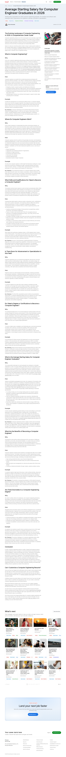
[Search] (46, 2)
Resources (24, 1)
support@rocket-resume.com (55, 743)
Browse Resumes (40, 750)
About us (11, 1)
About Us (24, 741)
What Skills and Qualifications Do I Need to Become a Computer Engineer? (53, 59)
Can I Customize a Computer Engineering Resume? (53, 79)
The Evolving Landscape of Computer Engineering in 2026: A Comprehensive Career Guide (52, 52)
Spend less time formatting (35, 590)
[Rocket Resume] (7, 2)
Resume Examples (17, 1)
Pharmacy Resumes (40, 748)
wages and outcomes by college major (14, 385)
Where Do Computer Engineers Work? (52, 56)
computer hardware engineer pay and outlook (29, 418)
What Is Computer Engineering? (51, 54)
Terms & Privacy (53, 747)
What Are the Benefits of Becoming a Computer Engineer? (52, 71)
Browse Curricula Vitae (27, 745)
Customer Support (53, 741)
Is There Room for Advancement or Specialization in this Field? (51, 62)
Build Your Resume (26, 749)
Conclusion (47, 76)
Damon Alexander (11, 24)
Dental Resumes (39, 741)
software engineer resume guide (27, 574)
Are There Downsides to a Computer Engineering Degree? (52, 74)
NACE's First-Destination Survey (21, 384)
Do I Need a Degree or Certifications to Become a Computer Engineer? (52, 65)
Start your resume (32, 598)
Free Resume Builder (27, 747)
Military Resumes (40, 746)
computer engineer (22, 47)
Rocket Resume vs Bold (54, 745)
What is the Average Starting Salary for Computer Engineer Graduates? (52, 68)
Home (6, 5)
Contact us (52, 749)
